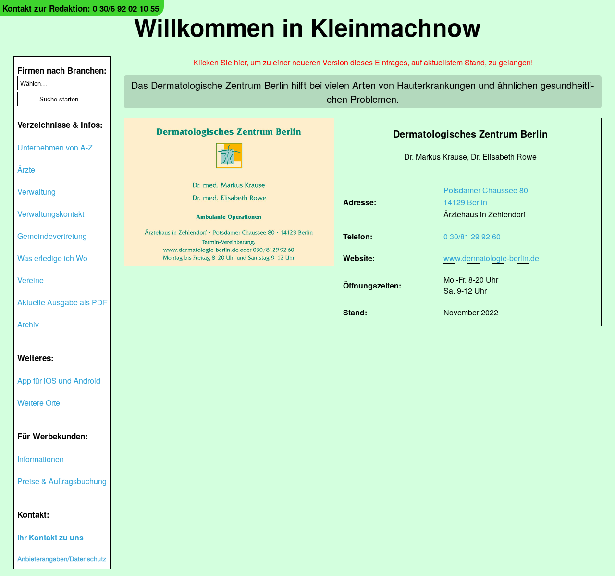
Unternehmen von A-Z (55, 147)
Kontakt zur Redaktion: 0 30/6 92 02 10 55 (80, 8)
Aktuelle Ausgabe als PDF (62, 302)
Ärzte (26, 169)
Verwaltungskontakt (50, 213)
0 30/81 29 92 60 (472, 236)
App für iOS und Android (58, 380)
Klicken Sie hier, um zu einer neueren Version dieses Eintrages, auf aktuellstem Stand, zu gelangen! (363, 62)
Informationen (40, 458)
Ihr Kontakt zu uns (50, 537)
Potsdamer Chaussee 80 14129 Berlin (485, 196)
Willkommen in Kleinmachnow (307, 27)
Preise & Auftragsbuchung (62, 481)
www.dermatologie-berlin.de (491, 257)
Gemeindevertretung (52, 235)
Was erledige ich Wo (52, 257)
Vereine (30, 280)
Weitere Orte (38, 402)
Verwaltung (36, 191)
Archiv (28, 324)
